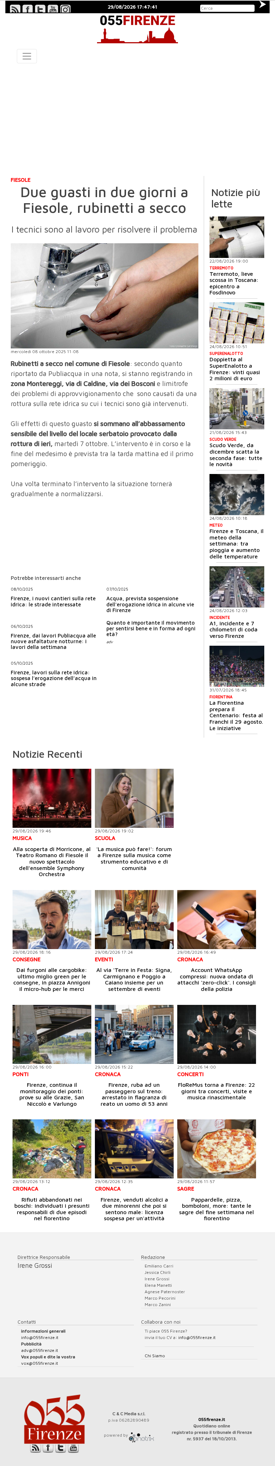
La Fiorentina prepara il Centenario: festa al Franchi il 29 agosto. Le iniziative (236, 715)
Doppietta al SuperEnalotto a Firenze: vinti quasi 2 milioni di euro (234, 368)
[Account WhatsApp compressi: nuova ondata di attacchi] (216, 919)
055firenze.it (211, 1419)
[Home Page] (137, 28)
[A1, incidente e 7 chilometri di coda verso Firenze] (237, 586)
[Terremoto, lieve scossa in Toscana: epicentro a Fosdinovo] (237, 237)
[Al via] (134, 919)
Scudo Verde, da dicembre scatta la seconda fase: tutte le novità (235, 454)
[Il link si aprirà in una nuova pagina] (141, 1435)
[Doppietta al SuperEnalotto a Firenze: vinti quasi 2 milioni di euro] (237, 322)
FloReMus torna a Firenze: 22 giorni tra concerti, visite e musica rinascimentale (216, 1090)
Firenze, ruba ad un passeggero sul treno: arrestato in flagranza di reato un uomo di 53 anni (134, 1094)
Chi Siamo (155, 1355)
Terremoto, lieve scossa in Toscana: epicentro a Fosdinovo (234, 283)
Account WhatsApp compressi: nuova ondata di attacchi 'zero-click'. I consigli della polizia (216, 979)
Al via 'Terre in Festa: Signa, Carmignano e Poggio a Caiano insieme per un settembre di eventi (134, 979)
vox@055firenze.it (39, 1363)
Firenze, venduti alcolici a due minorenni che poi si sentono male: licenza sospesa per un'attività (134, 1209)
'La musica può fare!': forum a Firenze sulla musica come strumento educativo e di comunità (134, 858)
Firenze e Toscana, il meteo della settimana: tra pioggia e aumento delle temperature (236, 543)
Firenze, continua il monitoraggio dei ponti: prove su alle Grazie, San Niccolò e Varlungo (51, 1094)
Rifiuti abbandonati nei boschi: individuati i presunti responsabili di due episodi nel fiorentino (52, 1209)
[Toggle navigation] (27, 56)
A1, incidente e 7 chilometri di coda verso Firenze (233, 629)
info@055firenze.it (39, 1337)
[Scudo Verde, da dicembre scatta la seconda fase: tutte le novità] (237, 408)
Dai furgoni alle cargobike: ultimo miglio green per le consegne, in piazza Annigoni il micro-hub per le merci (51, 979)
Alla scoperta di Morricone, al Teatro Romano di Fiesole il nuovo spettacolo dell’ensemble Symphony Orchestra (52, 861)
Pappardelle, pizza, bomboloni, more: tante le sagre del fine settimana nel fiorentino (216, 1209)
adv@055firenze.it (39, 1350)
